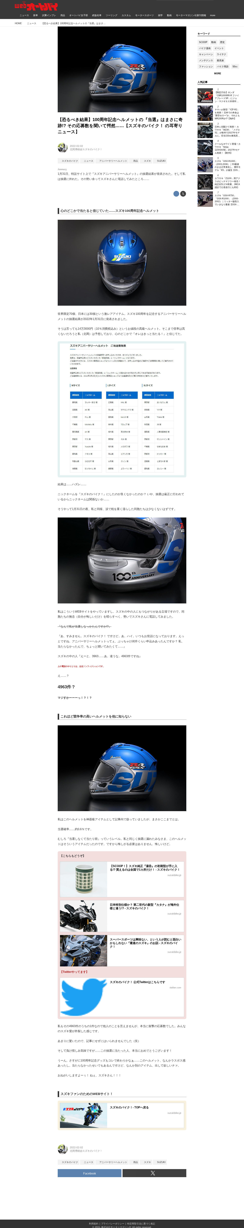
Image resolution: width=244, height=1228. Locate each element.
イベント (219, 48)
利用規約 (93, 1223)
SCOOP (203, 42)
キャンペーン (206, 54)
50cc (235, 66)
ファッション (206, 66)
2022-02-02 (76, 146)
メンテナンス (206, 60)
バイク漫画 (205, 48)
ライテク (221, 54)
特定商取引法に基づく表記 (141, 1223)
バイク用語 (222, 66)
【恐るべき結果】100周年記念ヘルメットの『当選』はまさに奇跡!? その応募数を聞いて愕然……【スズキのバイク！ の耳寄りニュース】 (120, 125)
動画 (213, 42)
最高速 (220, 60)
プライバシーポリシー (112, 1223)
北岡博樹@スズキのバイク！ (86, 149)
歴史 (222, 42)
